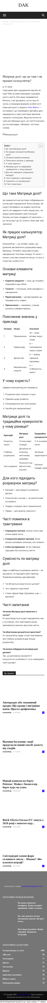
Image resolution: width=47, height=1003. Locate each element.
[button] (4, 15)
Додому (5, 21)
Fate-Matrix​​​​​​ (33, 107)
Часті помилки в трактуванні (18, 178)
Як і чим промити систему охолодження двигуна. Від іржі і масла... (31, 918)
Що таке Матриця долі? (16, 149)
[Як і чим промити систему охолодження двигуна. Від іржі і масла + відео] (9, 919)
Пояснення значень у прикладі (19, 161)
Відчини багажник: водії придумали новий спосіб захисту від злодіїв (23, 745)
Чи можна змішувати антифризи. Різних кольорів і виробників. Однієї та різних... (30, 905)
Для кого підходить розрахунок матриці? (19, 173)
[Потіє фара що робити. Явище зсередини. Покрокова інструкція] (9, 932)
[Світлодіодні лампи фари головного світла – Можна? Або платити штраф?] (23, 842)
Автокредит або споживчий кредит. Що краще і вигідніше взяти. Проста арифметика (21, 706)
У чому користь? (13, 164)
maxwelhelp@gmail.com (32, 886)
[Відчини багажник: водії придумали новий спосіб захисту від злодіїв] (23, 728)
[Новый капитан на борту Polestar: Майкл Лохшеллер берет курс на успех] (23, 767)
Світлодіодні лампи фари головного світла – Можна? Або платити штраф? (22, 859)
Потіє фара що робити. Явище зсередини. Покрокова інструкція (30, 932)
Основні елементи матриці (18, 158)
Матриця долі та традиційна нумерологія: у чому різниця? (19, 168)
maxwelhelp (7, 712)
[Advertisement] (23, 50)
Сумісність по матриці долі (18, 181)
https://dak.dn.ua (24, 994)
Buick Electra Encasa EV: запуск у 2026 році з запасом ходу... (23, 821)
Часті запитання (14, 184)
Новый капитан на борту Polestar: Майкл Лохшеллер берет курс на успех (20, 784)
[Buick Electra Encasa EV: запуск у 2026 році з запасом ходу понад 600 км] (23, 806)
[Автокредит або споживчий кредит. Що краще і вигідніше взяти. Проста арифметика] (23, 689)
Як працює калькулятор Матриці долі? (20, 153)
